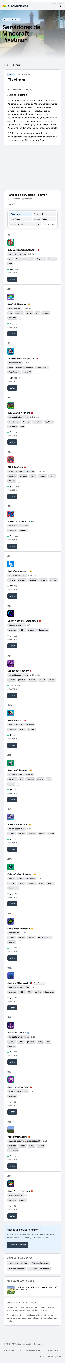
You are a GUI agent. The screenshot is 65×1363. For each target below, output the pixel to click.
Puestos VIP (53, 1350)
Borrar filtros (48, 224)
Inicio (6, 65)
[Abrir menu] (60, 5)
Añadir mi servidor (17, 1244)
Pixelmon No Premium (17, 1263)
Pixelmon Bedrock (16, 1268)
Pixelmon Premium (40, 1263)
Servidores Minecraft (35, 1350)
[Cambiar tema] (54, 5)
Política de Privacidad (13, 1350)
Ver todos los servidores (38, 1268)
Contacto (38, 1344)
